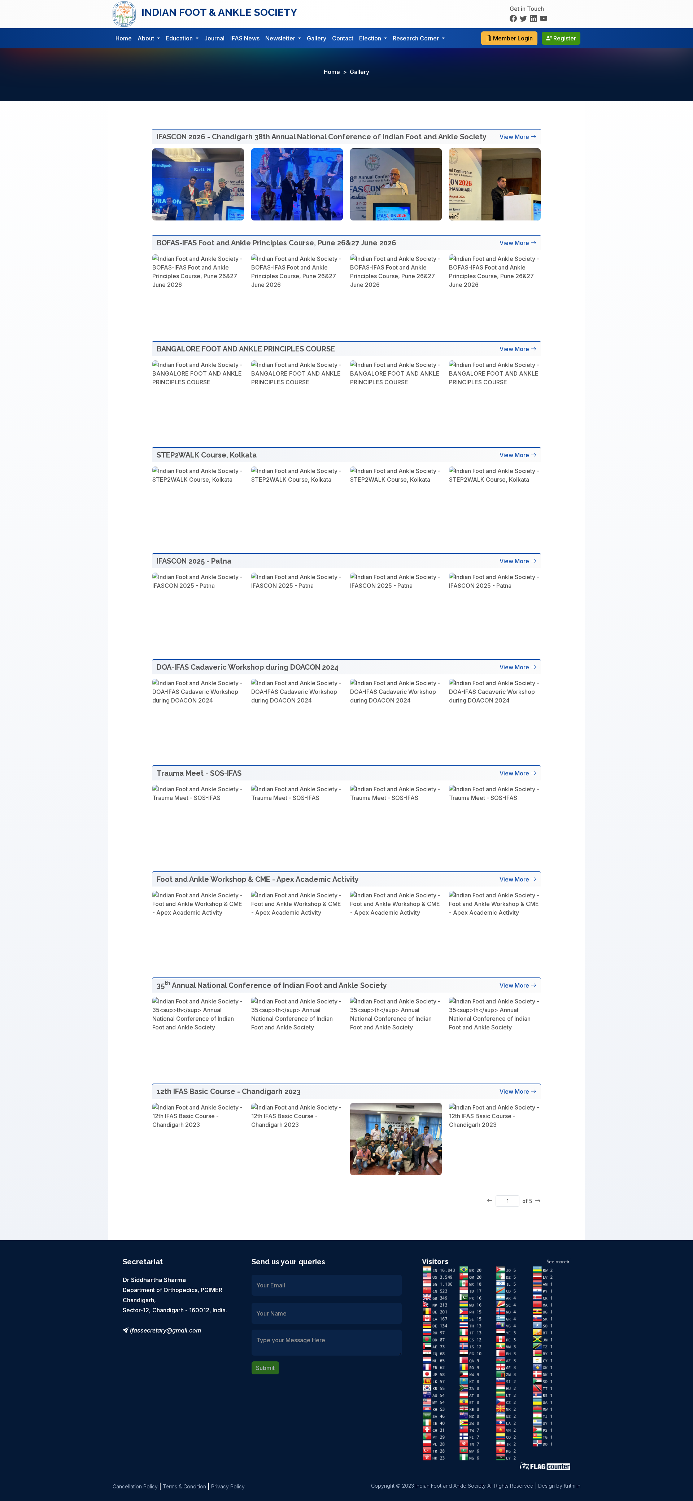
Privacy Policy (228, 1486)
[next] (538, 1200)
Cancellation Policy (135, 1486)
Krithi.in (572, 1486)
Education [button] (180, 38)
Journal (214, 38)
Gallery (316, 38)
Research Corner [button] (416, 38)
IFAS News (245, 38)
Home (124, 38)
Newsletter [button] (281, 38)
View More (514, 136)
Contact (342, 38)
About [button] (147, 38)
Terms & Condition (184, 1486)
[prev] (490, 1200)
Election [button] (371, 38)
